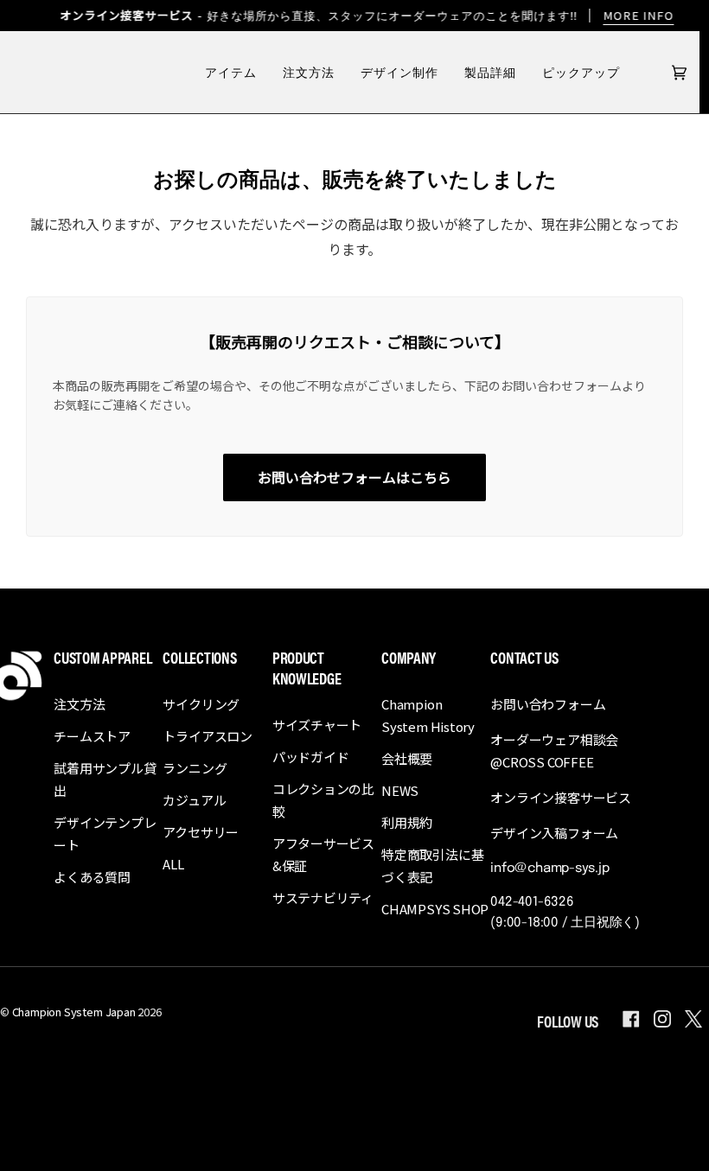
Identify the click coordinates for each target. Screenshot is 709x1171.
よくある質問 (92, 877)
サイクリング (201, 704)
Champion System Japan (74, 1011)
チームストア (92, 736)
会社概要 (406, 758)
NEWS (399, 790)
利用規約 (406, 822)
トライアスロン (207, 736)
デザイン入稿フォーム (554, 833)
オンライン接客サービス (560, 797)
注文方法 (79, 704)
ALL (173, 864)
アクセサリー (201, 832)
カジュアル (194, 800)
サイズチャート (316, 725)
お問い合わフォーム (547, 704)
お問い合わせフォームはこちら (354, 477)
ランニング (195, 768)
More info (638, 15)
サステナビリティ (323, 897)
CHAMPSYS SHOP (435, 909)
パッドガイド (310, 757)
